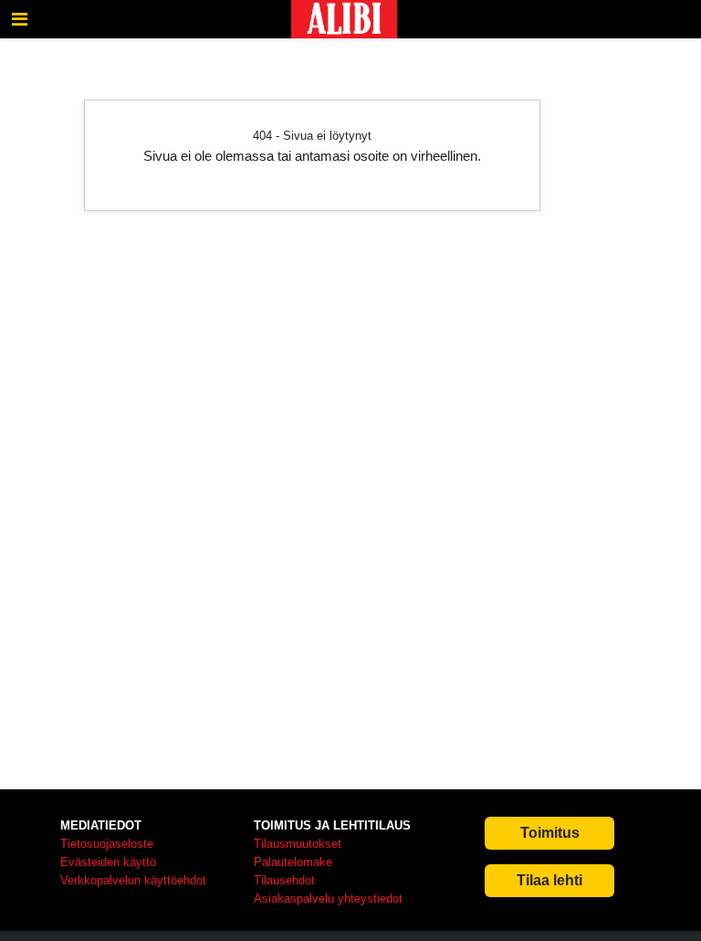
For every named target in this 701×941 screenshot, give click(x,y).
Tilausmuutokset (297, 844)
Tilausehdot (284, 880)
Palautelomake (293, 862)
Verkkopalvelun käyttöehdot (133, 880)
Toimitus (550, 833)
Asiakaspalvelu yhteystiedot (328, 898)
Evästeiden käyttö (108, 862)
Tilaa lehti (549, 880)
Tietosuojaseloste (106, 844)
